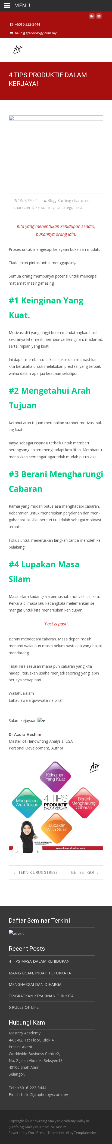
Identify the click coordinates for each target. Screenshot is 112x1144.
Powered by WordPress (27, 1132)
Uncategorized (69, 207)
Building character (73, 200)
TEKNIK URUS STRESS (35, 872)
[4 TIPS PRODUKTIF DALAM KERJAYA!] (56, 150)
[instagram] (99, 17)
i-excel (64, 1132)
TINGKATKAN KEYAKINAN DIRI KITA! (41, 995)
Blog (51, 200)
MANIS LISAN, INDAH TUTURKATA (40, 973)
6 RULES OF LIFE (24, 1007)
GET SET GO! (85, 872)
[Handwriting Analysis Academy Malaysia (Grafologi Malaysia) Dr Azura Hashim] (13, 49)
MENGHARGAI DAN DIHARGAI (36, 984)
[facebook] (92, 17)
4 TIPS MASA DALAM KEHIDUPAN (39, 961)
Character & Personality (33, 207)
